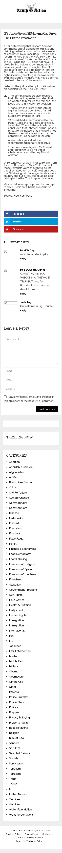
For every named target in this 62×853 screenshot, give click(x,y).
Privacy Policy (31, 834)
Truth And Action (20, 830)
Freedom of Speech (21, 569)
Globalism (15, 584)
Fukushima (15, 579)
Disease (14, 513)
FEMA (13, 543)
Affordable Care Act (21, 467)
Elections (15, 533)
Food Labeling (18, 559)
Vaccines (14, 799)
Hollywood (16, 610)
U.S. (11, 789)
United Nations (18, 794)
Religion (14, 732)
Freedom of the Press (22, 574)
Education (15, 528)
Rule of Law (16, 738)
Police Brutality (18, 697)
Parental (14, 692)
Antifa (13, 477)
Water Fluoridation (20, 809)
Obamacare (16, 676)
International (16, 630)
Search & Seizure (19, 753)
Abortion (14, 462)
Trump (13, 784)
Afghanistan (16, 472)
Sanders (14, 743)
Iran (11, 635)
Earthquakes (16, 518)
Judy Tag (26, 302)
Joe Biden (15, 646)
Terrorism (15, 768)
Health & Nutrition (20, 605)
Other (12, 686)
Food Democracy (20, 554)
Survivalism (16, 763)
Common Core (18, 502)
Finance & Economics (22, 548)
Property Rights (18, 722)
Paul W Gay (27, 250)
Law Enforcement (20, 651)
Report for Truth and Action (29, 841)
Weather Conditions (21, 814)
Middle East (16, 661)
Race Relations (18, 727)
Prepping (14, 712)
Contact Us (47, 834)
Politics (13, 707)
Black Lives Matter (20, 482)
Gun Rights (15, 594)
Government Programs (23, 589)
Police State (16, 702)
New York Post (23, 195)
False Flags (16, 538)
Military (13, 666)
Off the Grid (16, 681)
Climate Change (19, 497)
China (12, 487)
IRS (11, 640)
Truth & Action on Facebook (29, 837)
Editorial (14, 523)
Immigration (16, 620)
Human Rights (17, 615)
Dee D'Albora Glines (32, 269)
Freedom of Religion (22, 564)
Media (13, 656)
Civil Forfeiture (18, 492)
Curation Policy (13, 834)
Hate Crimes (16, 600)
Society (14, 758)
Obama (13, 671)
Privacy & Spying (19, 717)
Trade (12, 778)
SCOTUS (14, 748)
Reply (23, 259)
